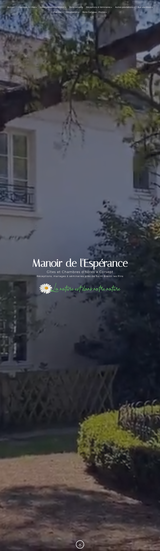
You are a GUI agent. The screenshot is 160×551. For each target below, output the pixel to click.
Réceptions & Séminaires (99, 7)
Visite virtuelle (76, 7)
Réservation (72, 12)
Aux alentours (145, 7)
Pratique (58, 12)
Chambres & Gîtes (27, 7)
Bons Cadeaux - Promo (94, 12)
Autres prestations (125, 7)
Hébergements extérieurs (53, 7)
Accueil (11, 7)
